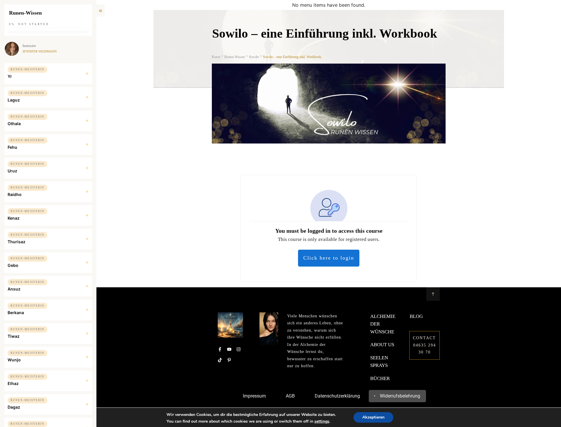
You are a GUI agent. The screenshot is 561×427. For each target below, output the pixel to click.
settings (321, 421)
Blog (416, 316)
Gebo (13, 265)
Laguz (14, 99)
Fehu (12, 147)
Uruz (12, 170)
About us (382, 344)
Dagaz (14, 407)
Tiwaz (14, 336)
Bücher (380, 378)
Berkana (16, 312)
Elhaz (13, 383)
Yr (10, 76)
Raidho (15, 194)
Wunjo (14, 359)
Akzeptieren (373, 417)
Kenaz (14, 218)
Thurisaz (16, 241)
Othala (14, 123)
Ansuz (14, 288)
